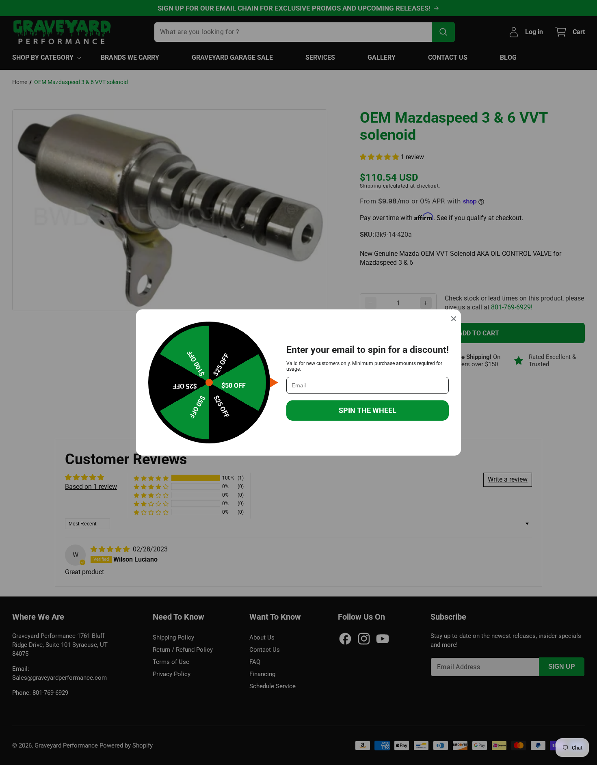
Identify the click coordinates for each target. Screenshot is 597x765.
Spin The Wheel (367, 410)
